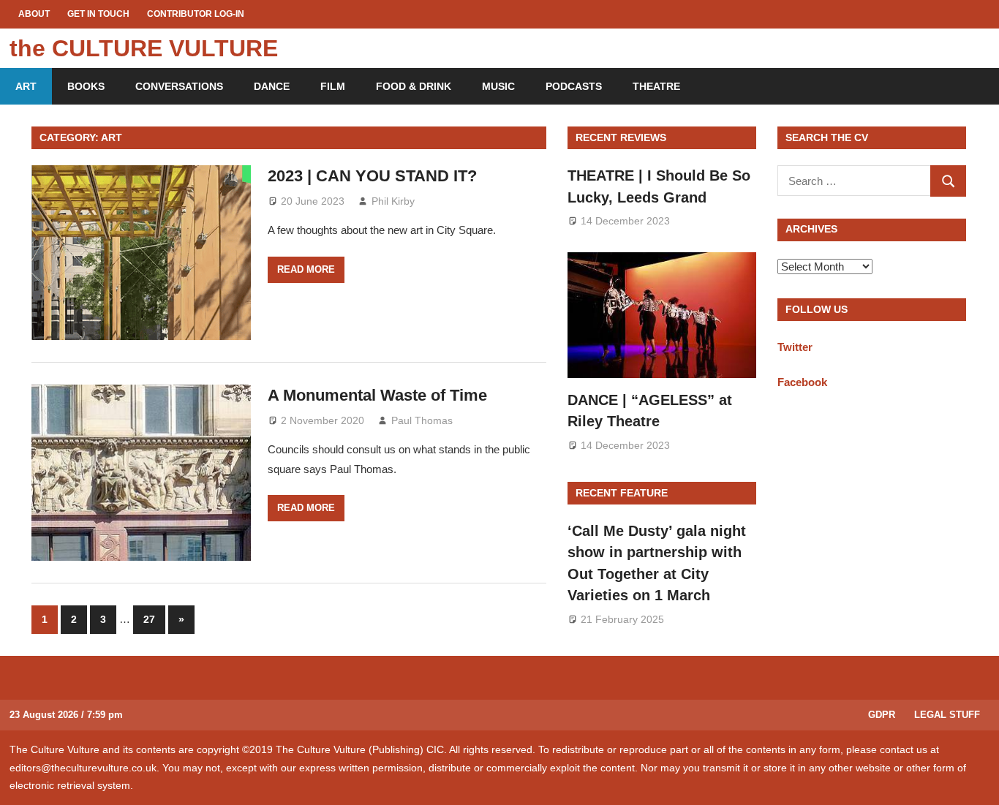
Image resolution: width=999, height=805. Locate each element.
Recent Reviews (621, 137)
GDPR (881, 714)
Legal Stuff (947, 714)
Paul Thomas (422, 420)
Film (332, 86)
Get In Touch (98, 14)
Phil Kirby (393, 201)
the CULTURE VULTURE (144, 48)
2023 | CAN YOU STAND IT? (372, 176)
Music (498, 86)
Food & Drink (413, 86)
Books (86, 86)
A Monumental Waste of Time (377, 395)
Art (26, 86)
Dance (272, 86)
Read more (306, 269)
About (34, 14)
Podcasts (574, 86)
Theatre (656, 86)
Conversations (179, 86)
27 (149, 619)
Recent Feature (622, 493)
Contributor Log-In (195, 14)
